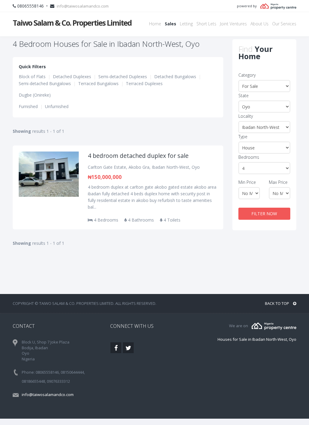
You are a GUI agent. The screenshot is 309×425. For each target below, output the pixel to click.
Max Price (278, 182)
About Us (259, 24)
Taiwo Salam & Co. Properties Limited (72, 23)
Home (155, 24)
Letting (186, 24)
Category (247, 75)
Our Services (284, 24)
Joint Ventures (233, 24)
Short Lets (206, 24)
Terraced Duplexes (144, 83)
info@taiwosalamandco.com (83, 6)
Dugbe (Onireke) (35, 95)
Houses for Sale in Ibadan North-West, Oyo (257, 339)
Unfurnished (56, 106)
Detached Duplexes (72, 76)
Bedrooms (248, 157)
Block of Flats (32, 76)
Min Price (247, 182)
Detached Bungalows (175, 76)
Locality (245, 116)
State (243, 95)
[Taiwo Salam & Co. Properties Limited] (274, 325)
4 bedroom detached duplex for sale (138, 156)
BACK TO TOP (277, 303)
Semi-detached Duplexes (122, 76)
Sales (170, 24)
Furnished (28, 106)
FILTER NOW (264, 213)
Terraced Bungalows (98, 83)
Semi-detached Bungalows (45, 83)
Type (242, 136)
